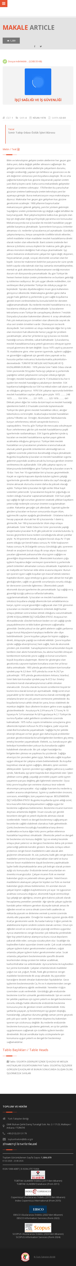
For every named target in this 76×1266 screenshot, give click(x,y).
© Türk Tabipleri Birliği (44, 1256)
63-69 (62, 117)
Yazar (11, 129)
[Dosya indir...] (38, 81)
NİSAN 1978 (39, 117)
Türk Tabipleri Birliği (18, 1118)
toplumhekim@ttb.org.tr (20, 1139)
